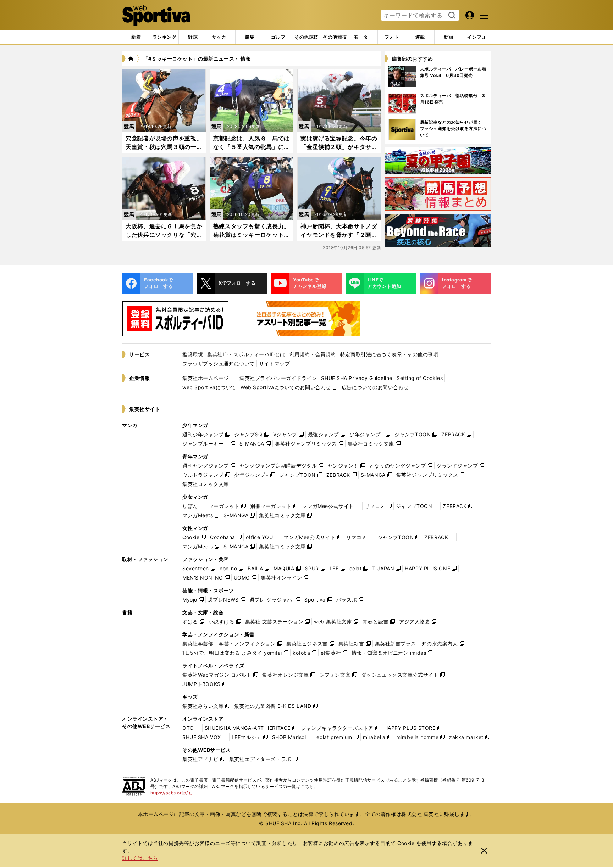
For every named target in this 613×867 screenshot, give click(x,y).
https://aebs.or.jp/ (171, 792)
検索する (451, 15)
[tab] (193, 37)
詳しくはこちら (140, 858)
